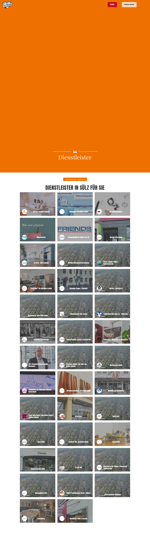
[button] (75, 179)
